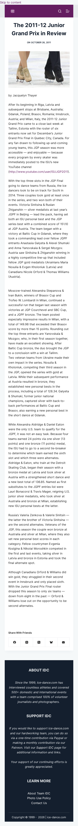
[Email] (64, 642)
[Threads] (27, 642)
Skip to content (10, 2)
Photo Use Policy (39, 798)
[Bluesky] (51, 642)
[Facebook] (15, 642)
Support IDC (45, 747)
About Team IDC (39, 793)
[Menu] (67, 11)
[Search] (59, 11)
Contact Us (39, 803)
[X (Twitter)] (39, 642)
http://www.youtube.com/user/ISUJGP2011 (38, 171)
